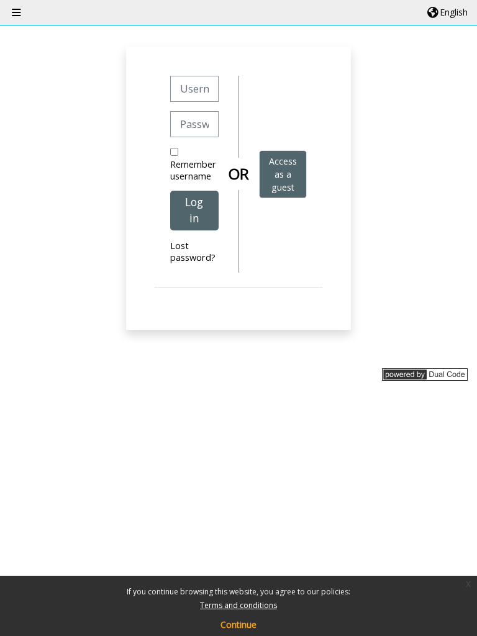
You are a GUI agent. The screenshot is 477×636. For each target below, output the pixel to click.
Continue (238, 624)
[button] (447, 12)
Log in (194, 209)
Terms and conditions (238, 605)
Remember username (193, 170)
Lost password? (193, 251)
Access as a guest (283, 174)
